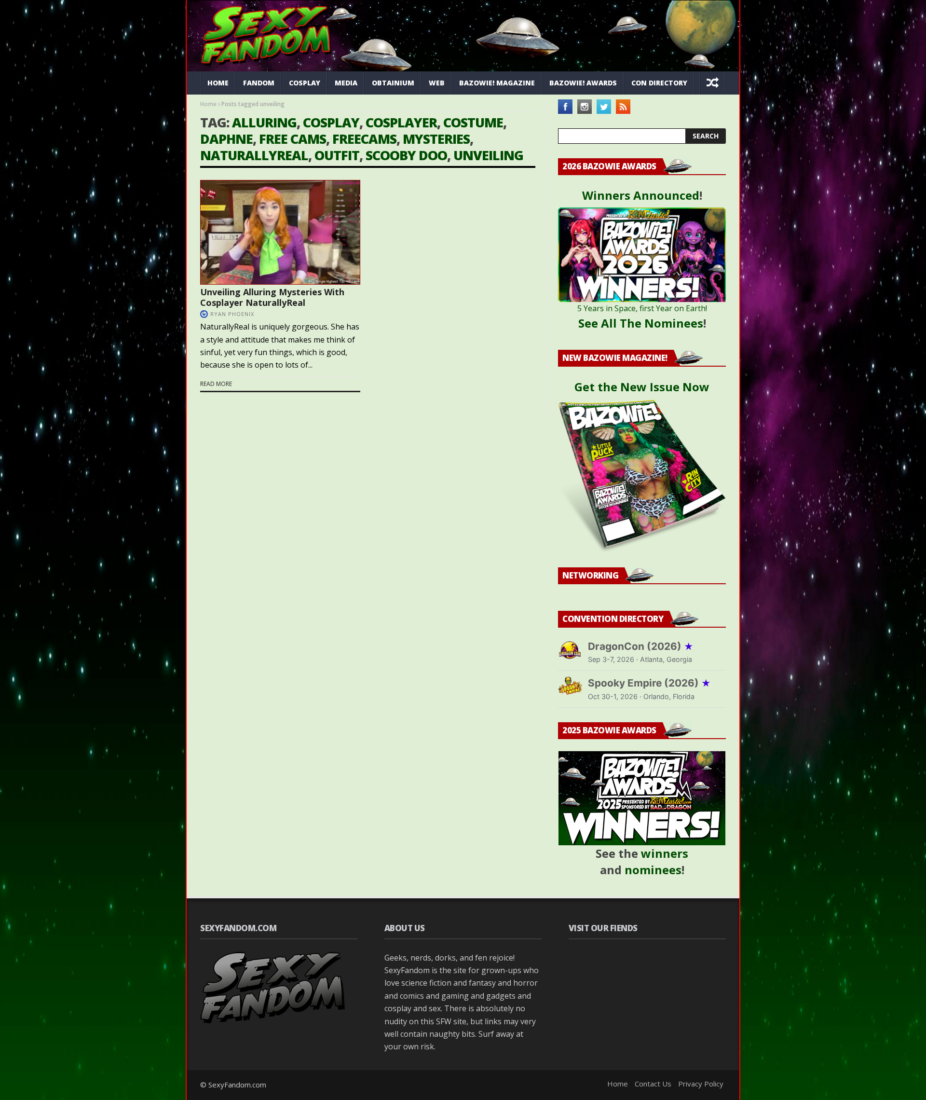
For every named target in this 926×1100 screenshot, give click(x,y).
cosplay (331, 122)
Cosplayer (401, 122)
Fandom (258, 82)
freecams (364, 139)
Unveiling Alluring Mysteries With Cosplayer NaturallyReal (272, 297)
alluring (264, 122)
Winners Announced (640, 195)
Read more (216, 384)
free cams (292, 139)
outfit (336, 155)
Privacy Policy (700, 1083)
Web (437, 82)
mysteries (436, 139)
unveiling (488, 155)
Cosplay (304, 82)
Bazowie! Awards (583, 82)
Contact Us (653, 1083)
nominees (653, 870)
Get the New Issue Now (641, 387)
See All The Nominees (640, 323)
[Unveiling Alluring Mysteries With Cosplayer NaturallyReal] (280, 232)
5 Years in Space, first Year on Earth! (642, 308)
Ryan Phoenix (232, 313)
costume (473, 122)
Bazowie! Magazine (497, 82)
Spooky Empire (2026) (649, 683)
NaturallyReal (254, 155)
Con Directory (659, 82)
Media (346, 82)
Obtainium (393, 82)
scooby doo (406, 155)
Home (218, 82)
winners (664, 853)
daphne (226, 139)
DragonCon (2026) (641, 646)
